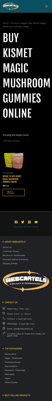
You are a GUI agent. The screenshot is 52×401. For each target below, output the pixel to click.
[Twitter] (22, 222)
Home (6, 23)
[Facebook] (16, 222)
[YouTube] (36, 222)
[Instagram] (29, 222)
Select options (10, 192)
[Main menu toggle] (46, 6)
